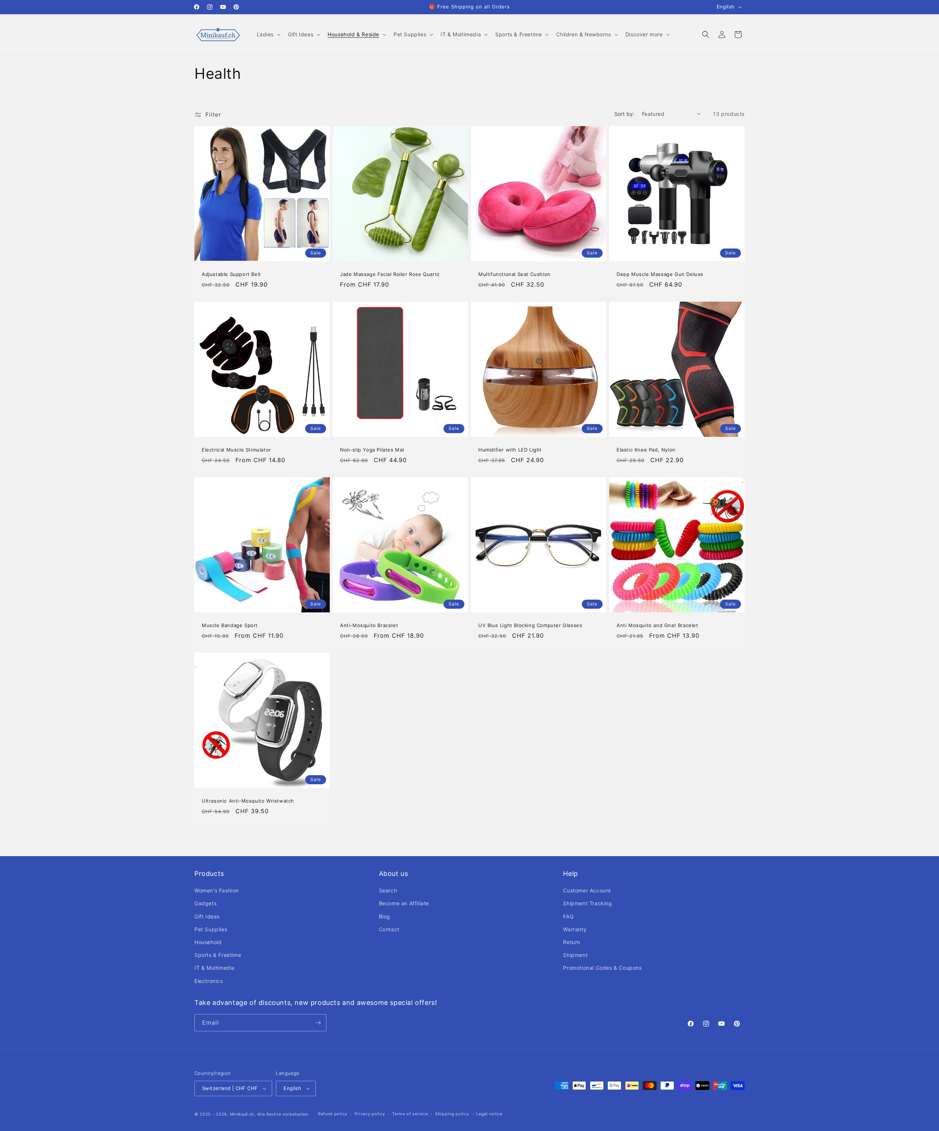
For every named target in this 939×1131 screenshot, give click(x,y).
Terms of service (410, 1113)
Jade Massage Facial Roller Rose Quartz (390, 274)
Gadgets (205, 903)
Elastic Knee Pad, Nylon (646, 450)
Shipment (575, 955)
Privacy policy (370, 1113)
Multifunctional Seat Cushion (514, 274)
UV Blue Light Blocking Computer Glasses (530, 625)
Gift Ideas (207, 916)
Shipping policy (452, 1113)
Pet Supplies (210, 929)
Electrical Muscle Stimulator (236, 450)
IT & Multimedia (214, 968)
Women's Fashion (216, 890)
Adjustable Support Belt (231, 274)
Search (388, 890)
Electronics (208, 981)
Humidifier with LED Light (510, 450)
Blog (384, 916)
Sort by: (624, 114)
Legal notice (489, 1113)
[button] (268, 34)
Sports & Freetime (217, 955)
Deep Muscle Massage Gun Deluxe (660, 274)
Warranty (575, 929)
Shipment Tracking (587, 903)
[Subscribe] (318, 1022)
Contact (389, 929)
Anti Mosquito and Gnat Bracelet (657, 625)
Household (208, 942)
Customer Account (587, 890)
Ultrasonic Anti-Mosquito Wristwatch (248, 801)
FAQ (568, 916)
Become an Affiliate (404, 903)
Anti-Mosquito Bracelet (369, 625)
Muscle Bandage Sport (230, 625)
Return (571, 942)
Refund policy (332, 1113)
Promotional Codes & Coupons (602, 968)
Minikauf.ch (242, 1114)
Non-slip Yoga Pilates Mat (372, 450)
